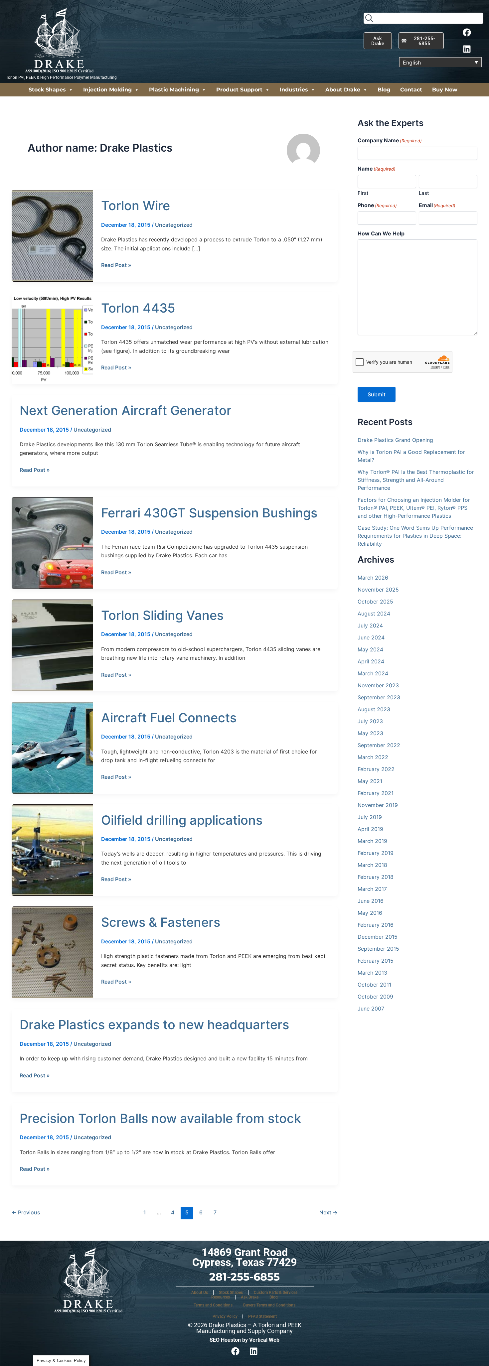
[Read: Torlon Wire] (52, 235)
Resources (220, 1297)
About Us (199, 1292)
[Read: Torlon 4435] (52, 338)
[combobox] (423, 18)
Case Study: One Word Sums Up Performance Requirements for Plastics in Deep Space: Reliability (415, 535)
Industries (294, 89)
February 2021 (376, 793)
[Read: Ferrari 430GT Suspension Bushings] (52, 542)
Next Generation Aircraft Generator (126, 410)
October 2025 (375, 601)
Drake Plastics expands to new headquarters (154, 1024)
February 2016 (376, 924)
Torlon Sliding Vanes (162, 615)
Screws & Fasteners (160, 922)
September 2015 (378, 948)
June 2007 (371, 1008)
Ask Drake (249, 1297)
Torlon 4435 (138, 308)
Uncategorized (174, 224)
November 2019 (378, 805)
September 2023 (379, 697)
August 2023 (374, 709)
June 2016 (371, 900)
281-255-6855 (244, 1276)
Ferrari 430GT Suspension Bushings (209, 512)
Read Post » (116, 264)
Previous (26, 1212)
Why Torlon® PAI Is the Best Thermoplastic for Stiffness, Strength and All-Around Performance (416, 480)
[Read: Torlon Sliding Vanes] (52, 644)
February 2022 (376, 769)
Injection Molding (107, 89)
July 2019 (370, 817)
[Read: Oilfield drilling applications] (52, 849)
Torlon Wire (135, 205)
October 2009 (375, 996)
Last (424, 193)
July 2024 (370, 625)
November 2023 (378, 685)
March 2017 (372, 889)
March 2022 (373, 757)
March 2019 (372, 841)
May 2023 (370, 733)
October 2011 (374, 984)
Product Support (239, 89)
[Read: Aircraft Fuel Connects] (52, 747)
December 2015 (378, 936)
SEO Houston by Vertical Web (244, 1340)
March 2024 (373, 673)
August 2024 (374, 613)
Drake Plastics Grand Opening (395, 440)
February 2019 (376, 853)
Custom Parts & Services (275, 1292)
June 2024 (371, 637)
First (363, 193)
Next (328, 1212)
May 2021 (370, 781)
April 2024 (371, 661)
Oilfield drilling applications (181, 820)
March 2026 (373, 577)
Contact (411, 89)
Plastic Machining (174, 89)
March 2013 (372, 972)
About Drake (342, 89)
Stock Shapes (47, 89)
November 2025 (378, 589)
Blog (384, 89)
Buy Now (444, 89)
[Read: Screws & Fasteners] (52, 952)
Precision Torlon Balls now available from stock (160, 1118)
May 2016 (370, 912)
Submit (377, 394)
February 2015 (376, 960)
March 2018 (372, 865)
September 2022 (379, 745)
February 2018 (376, 877)
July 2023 (370, 721)
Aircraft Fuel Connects (169, 717)
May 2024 (370, 649)
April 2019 (370, 829)
